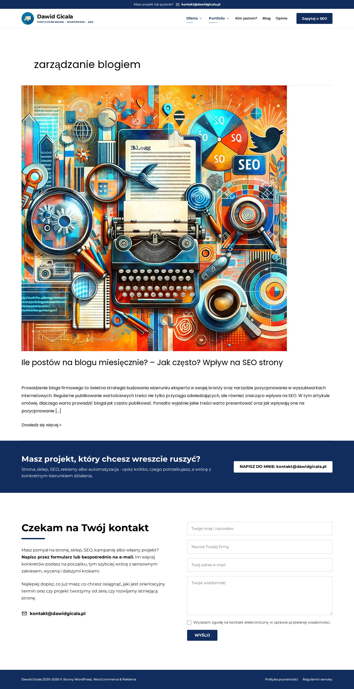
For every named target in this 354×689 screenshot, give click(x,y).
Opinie (281, 18)
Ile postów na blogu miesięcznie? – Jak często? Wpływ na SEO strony (152, 362)
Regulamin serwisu (317, 679)
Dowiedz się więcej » (41, 425)
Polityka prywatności (281, 679)
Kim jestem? (246, 18)
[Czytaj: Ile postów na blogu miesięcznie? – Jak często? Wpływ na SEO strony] (154, 218)
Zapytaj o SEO (314, 18)
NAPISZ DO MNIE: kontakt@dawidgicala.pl (283, 466)
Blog (267, 18)
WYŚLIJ (202, 635)
